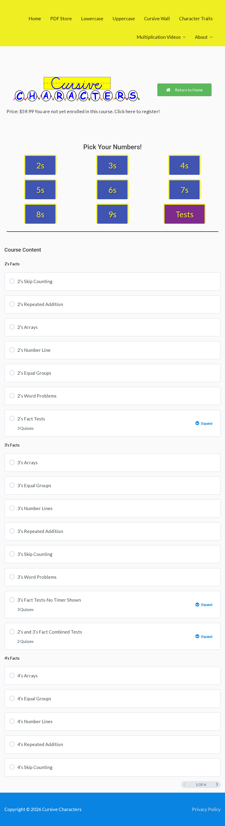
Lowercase (92, 18)
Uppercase (123, 18)
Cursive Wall (157, 18)
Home (35, 18)
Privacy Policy (206, 809)
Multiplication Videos (159, 37)
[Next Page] (217, 784)
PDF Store (61, 18)
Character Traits (196, 18)
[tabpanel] (112, 137)
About (201, 37)
